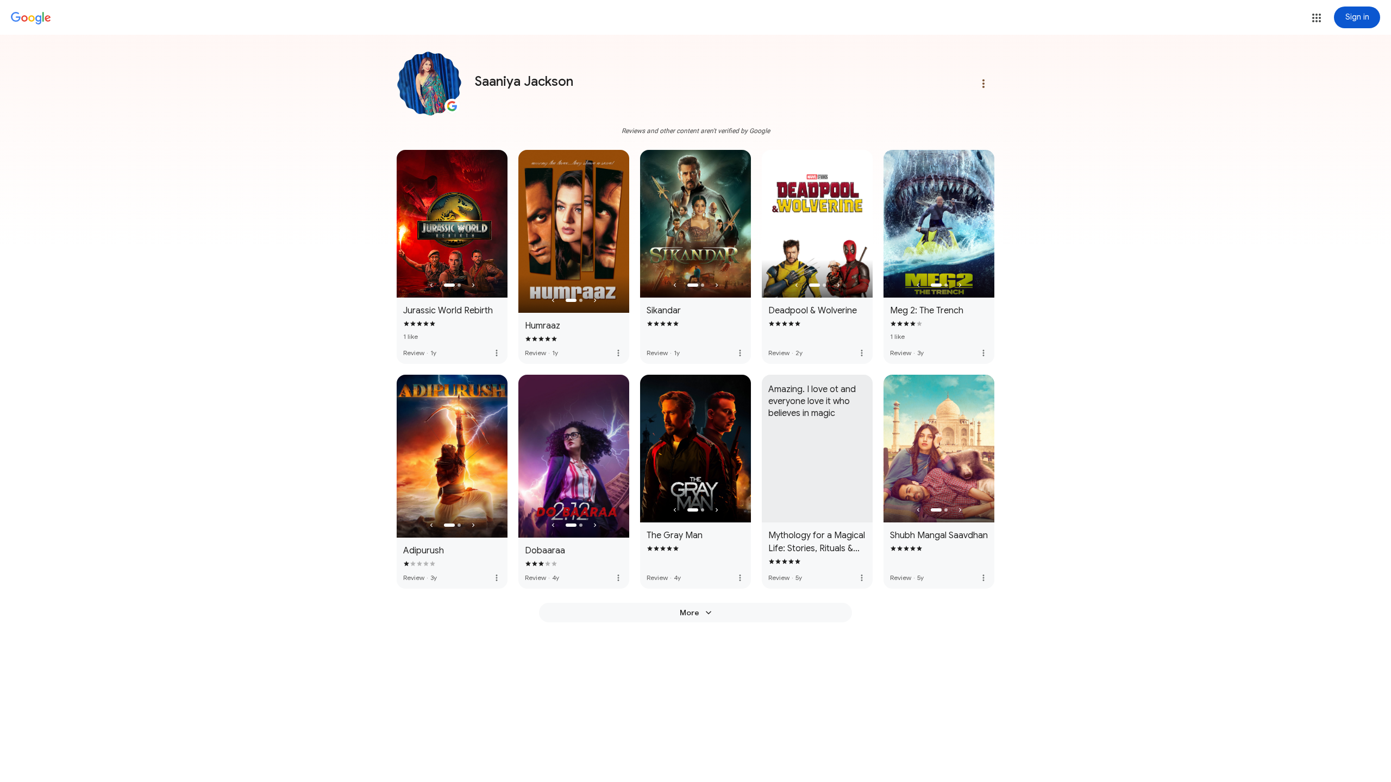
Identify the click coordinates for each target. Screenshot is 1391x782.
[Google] (31, 18)
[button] (1316, 18)
